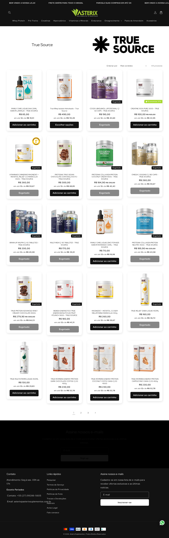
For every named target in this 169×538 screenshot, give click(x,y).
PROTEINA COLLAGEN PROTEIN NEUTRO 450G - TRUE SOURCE (145, 244)
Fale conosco (53, 512)
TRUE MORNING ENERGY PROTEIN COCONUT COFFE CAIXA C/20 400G (104, 381)
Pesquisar (51, 480)
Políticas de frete (55, 494)
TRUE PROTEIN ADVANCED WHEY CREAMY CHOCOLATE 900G (24, 312)
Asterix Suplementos (77, 534)
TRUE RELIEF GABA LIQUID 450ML (145, 311)
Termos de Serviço (55, 485)
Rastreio (51, 503)
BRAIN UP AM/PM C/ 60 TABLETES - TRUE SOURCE (24, 244)
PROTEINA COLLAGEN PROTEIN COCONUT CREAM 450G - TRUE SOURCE (105, 177)
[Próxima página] (95, 413)
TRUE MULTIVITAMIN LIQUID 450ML (24, 379)
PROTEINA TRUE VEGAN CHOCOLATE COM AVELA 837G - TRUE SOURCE (64, 177)
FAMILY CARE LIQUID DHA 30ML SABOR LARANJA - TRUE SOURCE (24, 110)
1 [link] (73, 412)
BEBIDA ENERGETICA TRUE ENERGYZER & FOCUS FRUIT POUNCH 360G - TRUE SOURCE (64, 313)
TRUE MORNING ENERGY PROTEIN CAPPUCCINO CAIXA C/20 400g (145, 380)
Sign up (84, 458)
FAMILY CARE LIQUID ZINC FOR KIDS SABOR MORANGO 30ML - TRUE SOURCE (104, 245)
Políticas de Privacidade (58, 489)
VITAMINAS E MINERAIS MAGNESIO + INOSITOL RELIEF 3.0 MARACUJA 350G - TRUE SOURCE (24, 177)
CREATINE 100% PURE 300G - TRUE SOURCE (145, 110)
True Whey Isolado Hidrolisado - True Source (64, 110)
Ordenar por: (112, 66)
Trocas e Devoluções (56, 498)
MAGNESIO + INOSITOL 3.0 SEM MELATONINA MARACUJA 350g (105, 312)
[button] (9, 12)
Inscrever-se (125, 502)
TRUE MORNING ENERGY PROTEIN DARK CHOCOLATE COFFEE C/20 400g (64, 381)
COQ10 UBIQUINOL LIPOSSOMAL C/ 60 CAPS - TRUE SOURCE (104, 110)
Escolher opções (64, 124)
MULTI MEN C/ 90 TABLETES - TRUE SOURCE (64, 244)
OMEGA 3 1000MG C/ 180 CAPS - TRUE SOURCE (145, 176)
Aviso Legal (52, 508)
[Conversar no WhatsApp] (162, 522)
